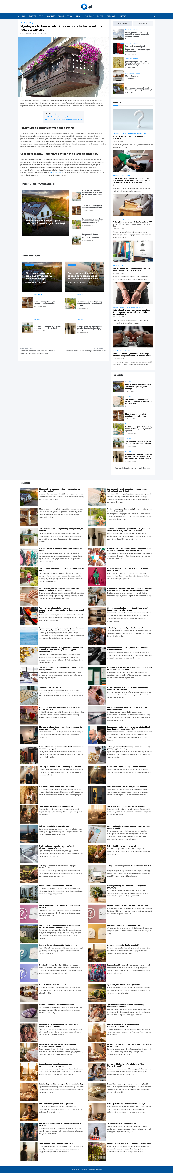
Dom (23, 16)
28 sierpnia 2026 (88, 197)
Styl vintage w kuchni (133, 76)
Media (145, 133)
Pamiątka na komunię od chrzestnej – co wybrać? (127, 1084)
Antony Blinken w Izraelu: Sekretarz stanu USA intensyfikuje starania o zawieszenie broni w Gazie (132, 224)
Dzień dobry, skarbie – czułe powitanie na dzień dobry (61, 1084)
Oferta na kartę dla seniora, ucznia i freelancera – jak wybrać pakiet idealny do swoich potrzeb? (129, 550)
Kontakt (123, 16)
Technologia (89, 16)
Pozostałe (111, 16)
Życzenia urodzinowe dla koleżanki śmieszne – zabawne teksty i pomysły (58, 1025)
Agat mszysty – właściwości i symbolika (123, 985)
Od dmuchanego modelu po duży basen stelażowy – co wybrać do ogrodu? (92, 221)
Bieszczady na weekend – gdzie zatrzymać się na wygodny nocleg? (45, 222)
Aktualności (24, 23)
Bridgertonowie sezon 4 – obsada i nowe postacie (127, 905)
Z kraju (31, 23)
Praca (69, 16)
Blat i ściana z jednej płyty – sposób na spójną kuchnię (92, 206)
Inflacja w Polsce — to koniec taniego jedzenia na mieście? (86, 351)
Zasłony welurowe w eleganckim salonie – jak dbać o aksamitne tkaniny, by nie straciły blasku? (89, 328)
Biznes (123, 175)
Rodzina (77, 16)
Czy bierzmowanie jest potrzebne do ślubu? (57, 786)
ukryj (54, 114)
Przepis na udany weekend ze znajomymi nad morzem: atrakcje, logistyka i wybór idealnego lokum (61, 629)
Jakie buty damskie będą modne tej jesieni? (125, 628)
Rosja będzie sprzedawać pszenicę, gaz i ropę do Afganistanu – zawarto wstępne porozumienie (137, 48)
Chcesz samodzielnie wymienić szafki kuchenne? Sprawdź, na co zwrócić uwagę (127, 609)
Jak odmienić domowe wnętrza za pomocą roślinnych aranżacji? (91, 236)
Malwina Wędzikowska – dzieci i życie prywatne (58, 965)
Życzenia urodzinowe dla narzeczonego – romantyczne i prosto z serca (56, 1065)
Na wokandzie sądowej (131, 307)
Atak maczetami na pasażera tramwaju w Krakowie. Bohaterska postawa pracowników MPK (38, 352)
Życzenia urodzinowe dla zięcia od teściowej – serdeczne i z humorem (126, 1006)
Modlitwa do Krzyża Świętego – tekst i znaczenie (127, 767)
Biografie (32, 16)
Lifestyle (139, 133)
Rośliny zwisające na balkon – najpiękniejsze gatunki (129, 1143)
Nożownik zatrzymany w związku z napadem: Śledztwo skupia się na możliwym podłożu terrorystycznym (131, 312)
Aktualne (144, 23)
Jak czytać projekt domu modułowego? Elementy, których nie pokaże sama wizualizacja (59, 926)
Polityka (123, 219)
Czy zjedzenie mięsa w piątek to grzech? (56, 1104)
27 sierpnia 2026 (88, 225)
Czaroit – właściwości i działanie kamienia (56, 1005)
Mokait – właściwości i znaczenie (52, 985)
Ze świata (135, 29)
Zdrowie (100, 16)
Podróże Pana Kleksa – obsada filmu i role (124, 925)
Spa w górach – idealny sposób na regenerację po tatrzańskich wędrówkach (92, 192)
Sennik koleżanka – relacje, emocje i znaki (56, 806)
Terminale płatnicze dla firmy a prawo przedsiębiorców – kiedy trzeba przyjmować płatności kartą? (61, 610)
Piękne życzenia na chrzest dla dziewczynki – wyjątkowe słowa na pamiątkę (58, 1045)
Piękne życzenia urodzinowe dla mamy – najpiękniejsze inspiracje (123, 1025)
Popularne (123, 23)
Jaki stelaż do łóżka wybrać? (51, 687)
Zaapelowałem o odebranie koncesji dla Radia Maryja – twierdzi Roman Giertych (131, 269)
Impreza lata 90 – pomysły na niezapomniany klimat (128, 965)
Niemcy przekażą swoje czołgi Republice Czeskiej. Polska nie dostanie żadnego (137, 34)
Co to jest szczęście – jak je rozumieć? (123, 945)
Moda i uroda (50, 16)
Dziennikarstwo (131, 133)
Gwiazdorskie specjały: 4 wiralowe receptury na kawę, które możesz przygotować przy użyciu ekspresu (129, 589)
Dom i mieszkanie (130, 73)
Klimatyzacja (119, 468)
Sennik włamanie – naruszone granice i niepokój (127, 786)
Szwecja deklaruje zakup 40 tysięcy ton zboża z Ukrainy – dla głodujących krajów (137, 63)
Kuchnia (138, 73)
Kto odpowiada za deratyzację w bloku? (55, 886)
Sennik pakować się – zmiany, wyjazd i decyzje (126, 1104)
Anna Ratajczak (41, 33)
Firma (41, 16)
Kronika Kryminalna (118, 307)
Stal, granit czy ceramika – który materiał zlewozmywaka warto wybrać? (56, 847)
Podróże (61, 16)
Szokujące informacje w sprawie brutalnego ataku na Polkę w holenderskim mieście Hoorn (132, 355)
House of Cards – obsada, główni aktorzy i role (58, 945)
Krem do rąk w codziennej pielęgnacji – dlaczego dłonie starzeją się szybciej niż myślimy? (59, 589)
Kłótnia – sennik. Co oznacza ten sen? (54, 826)
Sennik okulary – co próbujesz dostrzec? (56, 1143)
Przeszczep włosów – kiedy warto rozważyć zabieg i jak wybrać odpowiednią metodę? (128, 728)
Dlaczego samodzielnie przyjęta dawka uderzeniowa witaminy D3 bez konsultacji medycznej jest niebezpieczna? (61, 650)
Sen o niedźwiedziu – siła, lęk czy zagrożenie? (126, 806)
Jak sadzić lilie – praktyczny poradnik (122, 846)
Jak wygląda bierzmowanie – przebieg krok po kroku (60, 767)
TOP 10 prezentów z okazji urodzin (121, 1124)
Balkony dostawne (55, 173)
